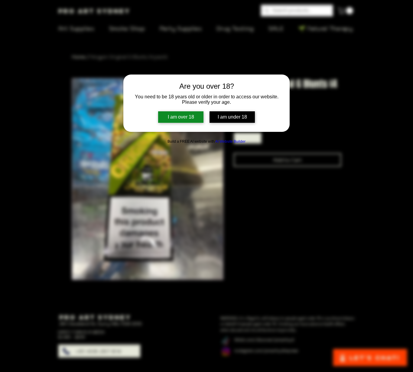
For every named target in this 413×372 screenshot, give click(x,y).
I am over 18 (181, 116)
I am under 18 (232, 116)
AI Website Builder (230, 141)
